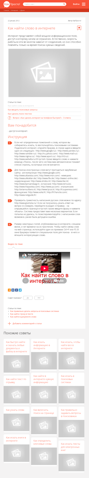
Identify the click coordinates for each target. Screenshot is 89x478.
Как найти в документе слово (23, 316)
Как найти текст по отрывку (16, 380)
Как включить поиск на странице (43, 411)
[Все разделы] (83, 4)
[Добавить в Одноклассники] (9, 290)
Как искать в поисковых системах (67, 379)
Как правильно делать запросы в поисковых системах (34, 311)
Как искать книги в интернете (16, 439)
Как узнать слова (15, 409)
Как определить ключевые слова (42, 442)
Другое (22, 10)
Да (28, 298)
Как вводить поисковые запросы (22, 109)
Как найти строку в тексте (21, 314)
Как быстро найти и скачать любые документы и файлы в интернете (16, 346)
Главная (6, 10)
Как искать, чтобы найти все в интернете (70, 345)
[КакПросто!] (12, 4)
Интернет (14, 10)
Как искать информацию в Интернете (41, 345)
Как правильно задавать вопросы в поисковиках (71, 413)
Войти (76, 4)
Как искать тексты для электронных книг (70, 447)
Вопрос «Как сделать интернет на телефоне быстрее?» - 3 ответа (42, 118)
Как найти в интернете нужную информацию (43, 379)
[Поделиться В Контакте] (12, 290)
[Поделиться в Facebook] (16, 290)
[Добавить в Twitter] (20, 290)
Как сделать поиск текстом (20, 113)
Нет (39, 298)
